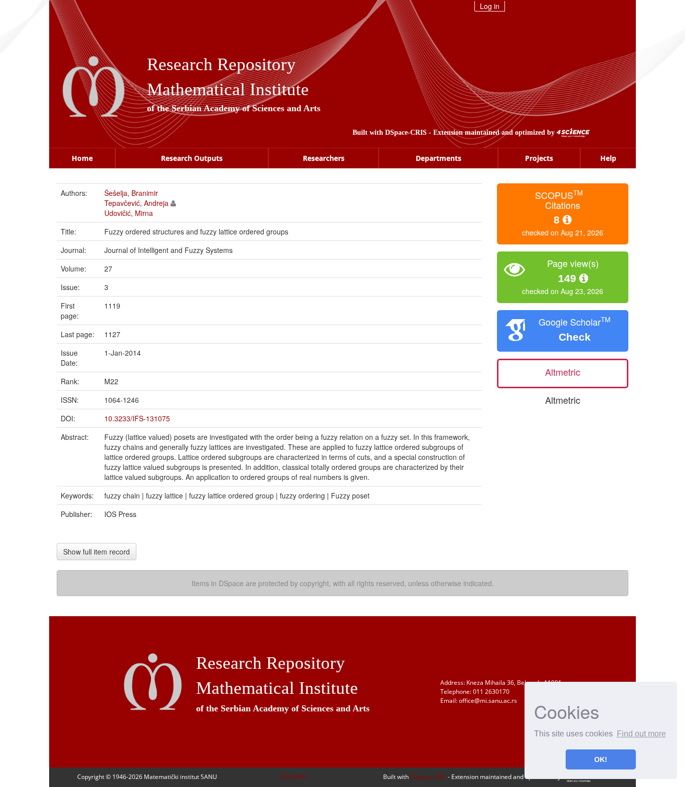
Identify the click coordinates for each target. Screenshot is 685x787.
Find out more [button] (641, 733)
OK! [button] (600, 759)
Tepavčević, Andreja (136, 203)
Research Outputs (192, 158)
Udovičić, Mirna (128, 213)
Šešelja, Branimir (131, 193)
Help (608, 158)
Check (575, 337)
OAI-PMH (293, 776)
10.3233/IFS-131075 (137, 418)
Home (82, 158)
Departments (438, 158)
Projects (539, 158)
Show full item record (96, 552)
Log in (489, 6)
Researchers (324, 158)
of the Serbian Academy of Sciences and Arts (233, 108)
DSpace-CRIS (406, 132)
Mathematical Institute (228, 89)
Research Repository (221, 64)
